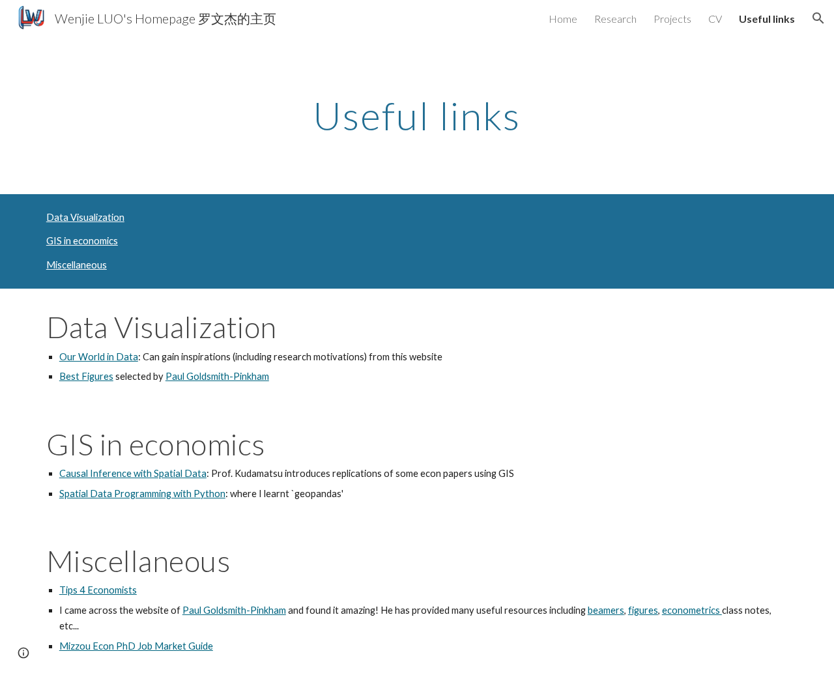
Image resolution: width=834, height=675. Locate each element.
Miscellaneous (76, 264)
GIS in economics (82, 240)
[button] (818, 18)
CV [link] (715, 18)
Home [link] (563, 18)
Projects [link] (672, 18)
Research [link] (615, 18)
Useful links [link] (767, 18)
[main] (417, 115)
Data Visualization (85, 217)
